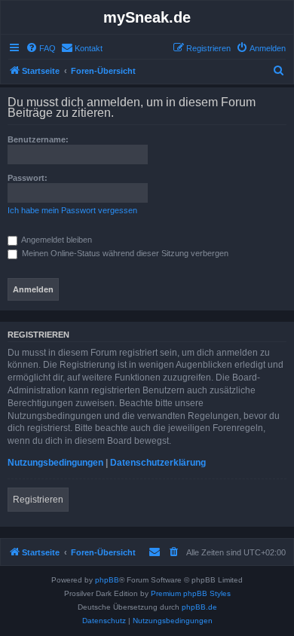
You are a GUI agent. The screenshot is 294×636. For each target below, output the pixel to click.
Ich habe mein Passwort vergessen (72, 210)
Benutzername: (38, 139)
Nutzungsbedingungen (55, 462)
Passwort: (27, 177)
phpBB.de (199, 607)
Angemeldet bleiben (56, 239)
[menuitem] (41, 48)
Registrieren (38, 499)
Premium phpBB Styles (191, 593)
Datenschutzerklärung (158, 462)
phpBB (107, 580)
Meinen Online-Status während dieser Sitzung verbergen (124, 253)
